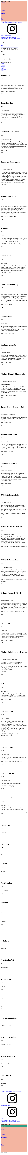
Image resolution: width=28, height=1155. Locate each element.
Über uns (7, 22)
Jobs (15, 38)
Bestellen (3, 22)
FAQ (2, 37)
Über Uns (3, 47)
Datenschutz (11, 38)
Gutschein (19, 22)
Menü (11, 22)
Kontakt (14, 37)
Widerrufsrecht (4, 38)
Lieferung (3, 19)
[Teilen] (4, 1152)
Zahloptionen (6, 37)
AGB (11, 37)
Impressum (18, 38)
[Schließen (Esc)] (6, 1152)
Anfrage (15, 22)
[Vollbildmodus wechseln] (2, 1152)
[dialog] (14, 31)
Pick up (2, 20)
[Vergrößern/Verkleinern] (1, 1152)
